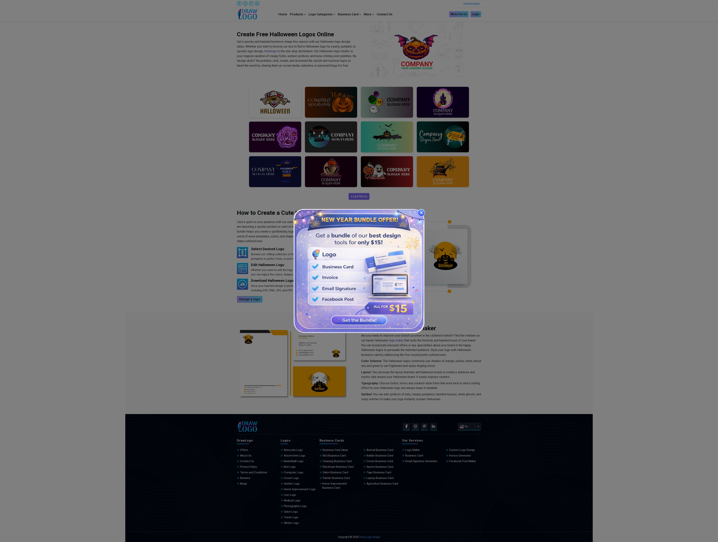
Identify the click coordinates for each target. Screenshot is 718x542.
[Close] (421, 212)
